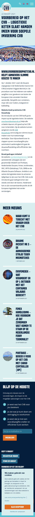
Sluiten (7, 500)
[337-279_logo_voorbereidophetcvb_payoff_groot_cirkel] (14, 7)
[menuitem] (19, 4)
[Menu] (31, 4)
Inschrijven (9, 437)
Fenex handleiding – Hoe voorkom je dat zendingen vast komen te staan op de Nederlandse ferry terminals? (24, 324)
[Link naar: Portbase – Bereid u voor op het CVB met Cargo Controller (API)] (8, 356)
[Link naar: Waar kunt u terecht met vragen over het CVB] (8, 219)
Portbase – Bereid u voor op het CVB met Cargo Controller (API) (23, 361)
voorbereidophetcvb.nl (11, 121)
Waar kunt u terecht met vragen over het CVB (23, 221)
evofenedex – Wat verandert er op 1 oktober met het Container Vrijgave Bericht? (23, 283)
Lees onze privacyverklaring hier (15, 497)
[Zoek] (19, 4)
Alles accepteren (17, 507)
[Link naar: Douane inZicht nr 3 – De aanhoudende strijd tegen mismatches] (8, 244)
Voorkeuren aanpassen (17, 511)
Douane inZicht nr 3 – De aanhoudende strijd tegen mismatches (23, 249)
